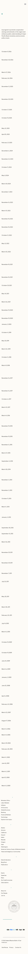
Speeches (3, 875)
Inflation (3, 805)
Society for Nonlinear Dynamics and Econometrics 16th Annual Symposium (14, 692)
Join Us (3, 895)
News (2, 878)
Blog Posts (4, 862)
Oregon (3, 842)
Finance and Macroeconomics (13, 747)
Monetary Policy (5, 800)
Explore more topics (6, 819)
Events (15, 14)
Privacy (11, 947)
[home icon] (2, 14)
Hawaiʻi (3, 835)
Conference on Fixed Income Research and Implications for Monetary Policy (13, 124)
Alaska (3, 828)
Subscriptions (4, 882)
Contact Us (18, 947)
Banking (3, 812)
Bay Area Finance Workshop (13, 132)
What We (6, 797)
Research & (7, 857)
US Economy (4, 807)
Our (5, 824)
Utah (2, 844)
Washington (4, 847)
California (3, 832)
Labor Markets (5, 803)
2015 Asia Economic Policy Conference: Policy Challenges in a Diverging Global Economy (14, 421)
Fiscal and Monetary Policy (12, 733)
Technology (4, 817)
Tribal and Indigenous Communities (10, 851)
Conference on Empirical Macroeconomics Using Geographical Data (11, 602)
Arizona (3, 830)
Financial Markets (6, 815)
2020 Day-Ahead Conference (12, 322)
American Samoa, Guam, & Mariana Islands (13, 849)
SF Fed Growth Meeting (11, 76)
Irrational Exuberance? (10, 775)
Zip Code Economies (6, 880)
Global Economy (5, 810)
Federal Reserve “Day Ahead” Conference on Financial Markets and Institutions (13, 513)
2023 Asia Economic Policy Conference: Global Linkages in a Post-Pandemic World (14, 198)
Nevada (3, 840)
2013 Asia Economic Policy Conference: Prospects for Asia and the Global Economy (14, 475)
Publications (4, 865)
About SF (5, 887)
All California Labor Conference (14, 532)
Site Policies (5, 947)
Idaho (2, 837)
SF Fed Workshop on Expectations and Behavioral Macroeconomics (13, 105)
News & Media (7, 14)
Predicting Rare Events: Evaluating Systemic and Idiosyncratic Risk (11, 523)
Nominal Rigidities (9, 761)
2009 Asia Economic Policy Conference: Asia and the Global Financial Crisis (12, 638)
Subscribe (7, 919)
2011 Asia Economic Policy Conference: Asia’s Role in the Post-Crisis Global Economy (13, 548)
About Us (3, 891)
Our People (4, 893)
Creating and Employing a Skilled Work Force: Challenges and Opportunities (14, 569)
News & (5, 870)
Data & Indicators (6, 860)
